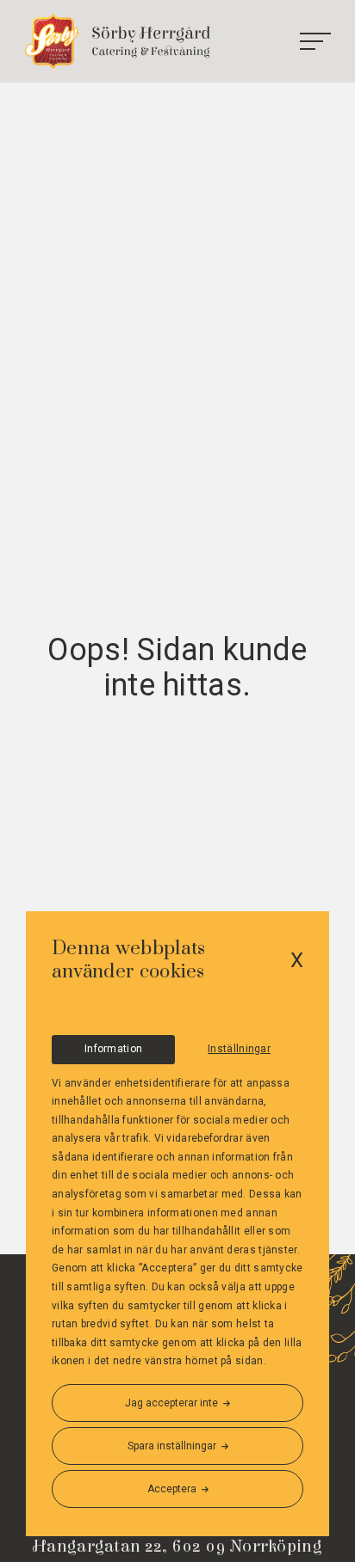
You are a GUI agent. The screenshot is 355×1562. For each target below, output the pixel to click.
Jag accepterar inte (171, 1403)
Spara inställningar (172, 1446)
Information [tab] (113, 1049)
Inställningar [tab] (239, 1049)
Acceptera (171, 1489)
